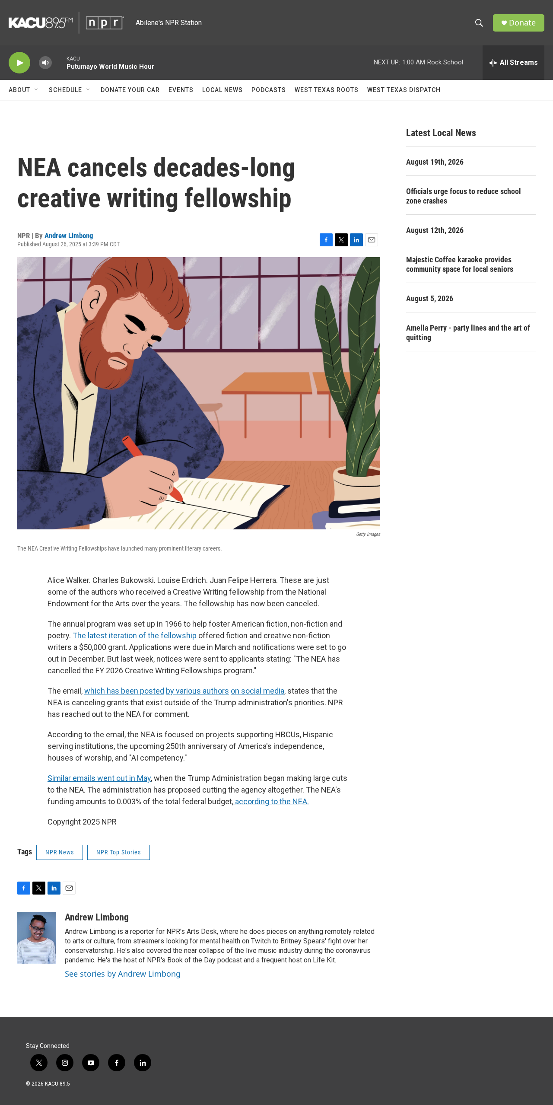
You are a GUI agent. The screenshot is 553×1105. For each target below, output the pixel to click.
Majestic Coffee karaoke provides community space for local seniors (459, 264)
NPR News (59, 852)
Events (181, 89)
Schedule (65, 89)
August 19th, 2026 (435, 161)
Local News (222, 89)
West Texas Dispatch (404, 89)
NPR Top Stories (118, 852)
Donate (522, 22)
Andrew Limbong (68, 235)
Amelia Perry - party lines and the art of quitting (468, 332)
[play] (19, 63)
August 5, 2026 (429, 298)
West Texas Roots (327, 89)
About (19, 89)
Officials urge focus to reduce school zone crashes (463, 196)
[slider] (59, 62)
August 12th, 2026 (435, 230)
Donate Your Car (130, 89)
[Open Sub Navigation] (36, 89)
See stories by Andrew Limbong (123, 973)
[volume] (45, 63)
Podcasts (268, 89)
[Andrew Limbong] (36, 938)
